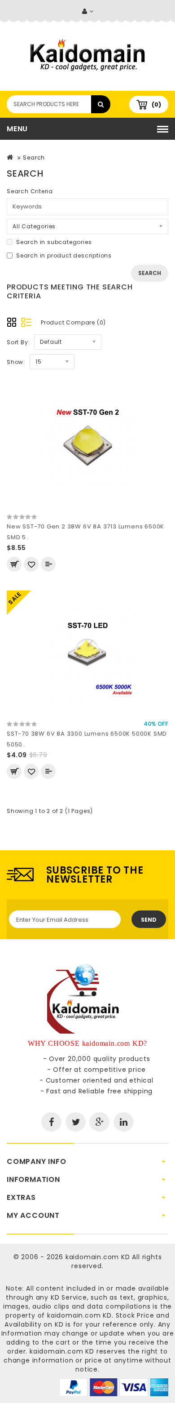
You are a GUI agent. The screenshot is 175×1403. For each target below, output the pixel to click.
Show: (16, 362)
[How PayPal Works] (113, 1386)
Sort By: (18, 342)
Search (34, 157)
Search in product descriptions (64, 255)
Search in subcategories (54, 242)
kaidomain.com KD (98, 1256)
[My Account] (87, 11)
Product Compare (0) (73, 322)
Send (149, 919)
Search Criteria (30, 191)
